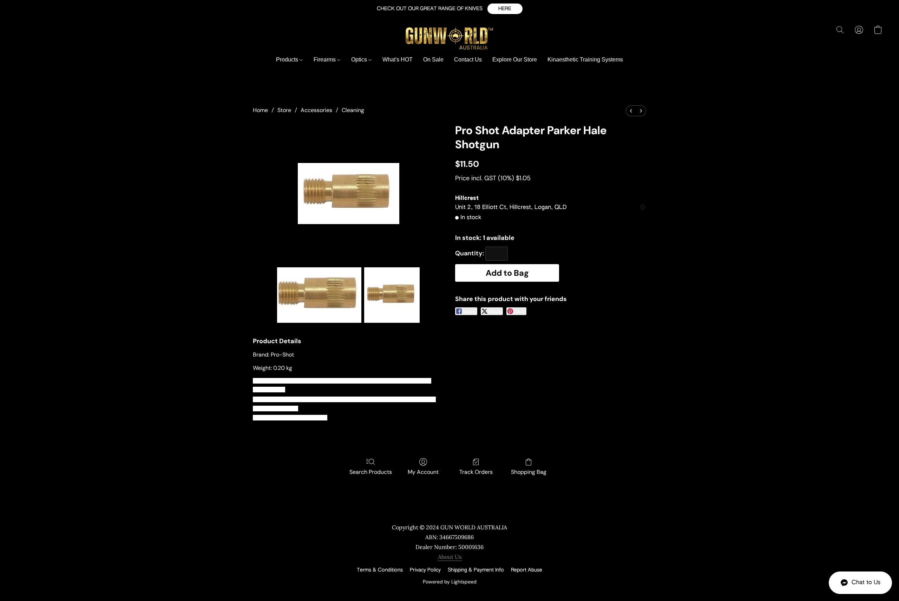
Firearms (325, 60)
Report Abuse (526, 570)
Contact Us (468, 60)
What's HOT (397, 60)
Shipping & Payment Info (476, 570)
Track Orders (476, 472)
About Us (449, 556)
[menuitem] (631, 111)
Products (288, 60)
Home (260, 110)
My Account (423, 472)
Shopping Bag (528, 472)
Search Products (370, 472)
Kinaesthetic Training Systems (585, 60)
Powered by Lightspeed (450, 582)
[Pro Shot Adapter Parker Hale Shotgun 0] (319, 295)
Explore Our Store (514, 60)
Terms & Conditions (380, 570)
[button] (505, 9)
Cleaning (353, 110)
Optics (359, 60)
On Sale (433, 60)
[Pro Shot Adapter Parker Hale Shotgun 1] (392, 295)
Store (284, 110)
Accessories (316, 110)
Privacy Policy (425, 570)
